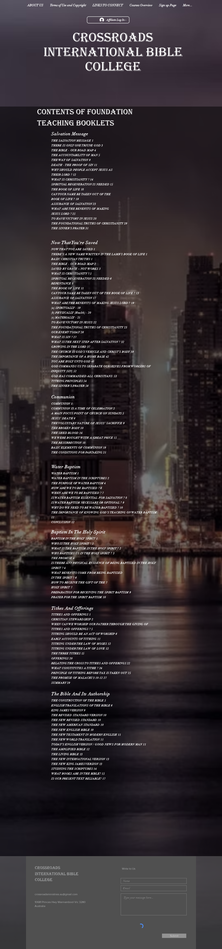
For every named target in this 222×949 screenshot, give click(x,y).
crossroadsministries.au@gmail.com (56, 894)
